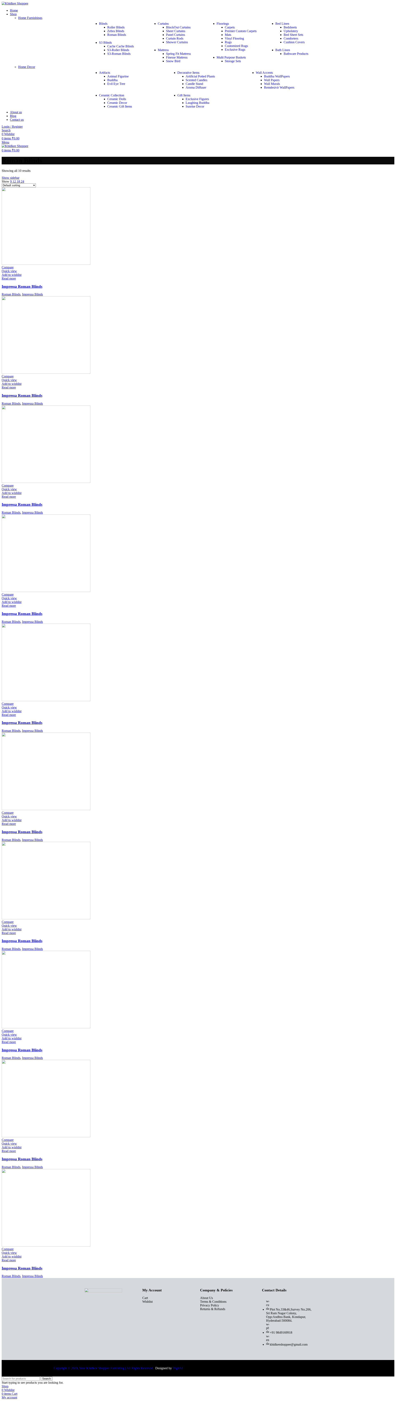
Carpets (230, 27)
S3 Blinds (105, 42)
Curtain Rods (174, 38)
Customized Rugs (236, 46)
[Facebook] (89, 1319)
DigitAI (178, 1368)
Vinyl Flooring (234, 38)
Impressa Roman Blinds (22, 286)
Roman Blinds (116, 34)
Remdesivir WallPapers (279, 87)
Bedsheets (290, 27)
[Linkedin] (113, 1319)
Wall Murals (272, 84)
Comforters (291, 38)
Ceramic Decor (117, 102)
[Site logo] (15, 3)
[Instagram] (122, 1319)
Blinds (103, 23)
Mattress (163, 50)
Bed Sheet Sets (293, 34)
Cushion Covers (294, 42)
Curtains (163, 23)
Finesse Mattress (176, 57)
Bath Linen (282, 50)
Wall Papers (271, 80)
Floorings (223, 23)
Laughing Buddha (197, 102)
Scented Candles (196, 80)
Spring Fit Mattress (178, 53)
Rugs (228, 42)
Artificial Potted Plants (200, 76)
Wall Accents (264, 72)
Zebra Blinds (115, 31)
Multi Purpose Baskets (231, 57)
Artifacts (104, 72)
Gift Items (183, 95)
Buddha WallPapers (277, 76)
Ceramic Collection (111, 95)
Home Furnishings (30, 18)
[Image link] (103, 1291)
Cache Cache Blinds (120, 46)
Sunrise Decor (195, 106)
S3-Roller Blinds (118, 50)
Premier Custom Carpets (241, 31)
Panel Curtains (175, 34)
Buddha (112, 80)
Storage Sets (233, 61)
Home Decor (26, 67)
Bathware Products (296, 53)
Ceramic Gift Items (119, 106)
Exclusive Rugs (235, 49)
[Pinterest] (130, 1319)
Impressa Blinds (32, 294)
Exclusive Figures (197, 99)
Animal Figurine (118, 76)
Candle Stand (194, 84)
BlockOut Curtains (178, 27)
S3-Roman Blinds (119, 53)
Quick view (9, 271)
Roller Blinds (116, 27)
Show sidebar (10, 177)
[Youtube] (105, 1319)
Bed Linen (282, 23)
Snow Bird (173, 61)
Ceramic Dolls (116, 99)
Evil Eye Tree (116, 84)
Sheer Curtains (175, 31)
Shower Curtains (177, 42)
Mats (228, 34)
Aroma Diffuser (196, 87)
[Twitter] (97, 1319)
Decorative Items (188, 72)
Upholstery (291, 31)
